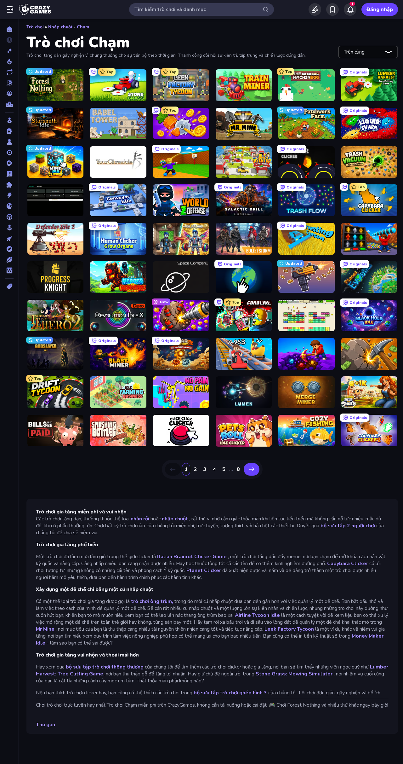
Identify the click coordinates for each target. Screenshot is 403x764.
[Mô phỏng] (9, 227)
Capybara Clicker (347, 563)
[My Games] (332, 9)
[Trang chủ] (9, 29)
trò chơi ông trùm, (152, 601)
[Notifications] (350, 9)
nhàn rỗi (140, 518)
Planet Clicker (203, 570)
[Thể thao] (9, 259)
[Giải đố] (9, 184)
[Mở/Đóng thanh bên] (10, 9)
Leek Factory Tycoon (289, 629)
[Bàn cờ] (9, 141)
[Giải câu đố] (9, 174)
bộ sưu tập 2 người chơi (348, 525)
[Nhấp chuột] (9, 238)
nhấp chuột (175, 518)
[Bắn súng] (9, 152)
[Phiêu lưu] (9, 249)
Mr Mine (45, 629)
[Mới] (9, 50)
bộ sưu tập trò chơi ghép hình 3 (230, 692)
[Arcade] (9, 120)
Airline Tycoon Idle (257, 615)
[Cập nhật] (9, 72)
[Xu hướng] (9, 61)
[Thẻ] (9, 286)
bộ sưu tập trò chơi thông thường (105, 666)
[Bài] (9, 131)
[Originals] (9, 83)
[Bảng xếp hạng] (9, 104)
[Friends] (315, 9)
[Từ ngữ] (9, 270)
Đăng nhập (379, 9)
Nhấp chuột (60, 27)
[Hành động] (9, 195)
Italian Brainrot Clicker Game (192, 556)
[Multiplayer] (9, 93)
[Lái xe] (9, 216)
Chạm (83, 27)
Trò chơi (35, 27)
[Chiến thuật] (9, 163)
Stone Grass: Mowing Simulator (294, 673)
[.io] (9, 206)
